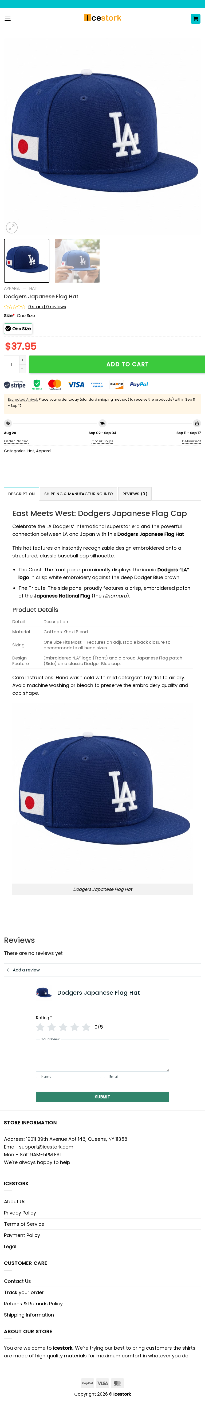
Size (9, 316)
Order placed (16, 441)
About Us (15, 1201)
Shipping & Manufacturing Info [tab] (78, 494)
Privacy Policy (20, 1212)
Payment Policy (22, 1235)
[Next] (190, 136)
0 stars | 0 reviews (47, 307)
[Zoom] (12, 227)
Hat (33, 288)
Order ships (102, 441)
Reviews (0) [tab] (135, 494)
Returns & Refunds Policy (33, 1303)
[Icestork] (102, 19)
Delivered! (191, 441)
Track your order (24, 1292)
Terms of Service (24, 1224)
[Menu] (7, 19)
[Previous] (14, 136)
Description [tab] (21, 494)
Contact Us (17, 1281)
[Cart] (195, 19)
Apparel (12, 288)
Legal (10, 1246)
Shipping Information (29, 1314)
